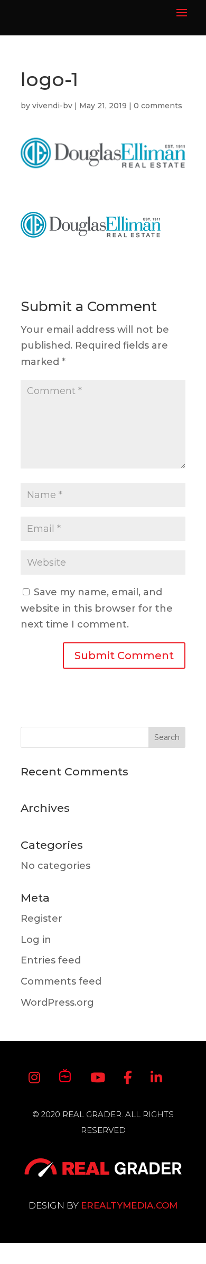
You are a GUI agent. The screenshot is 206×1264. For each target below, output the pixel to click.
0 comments (158, 105)
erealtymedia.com (129, 1205)
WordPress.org (57, 1002)
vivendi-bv (52, 105)
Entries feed (51, 960)
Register (41, 918)
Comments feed (61, 981)
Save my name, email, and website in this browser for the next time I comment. (97, 608)
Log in (36, 939)
